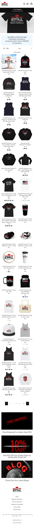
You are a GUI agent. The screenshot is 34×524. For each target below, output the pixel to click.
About (17, 496)
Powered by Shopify (17, 522)
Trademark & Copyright (17, 504)
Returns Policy (17, 509)
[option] (17, 10)
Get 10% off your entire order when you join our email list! (17, 515)
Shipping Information (17, 499)
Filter (7, 48)
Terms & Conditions (17, 502)
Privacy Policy (17, 507)
